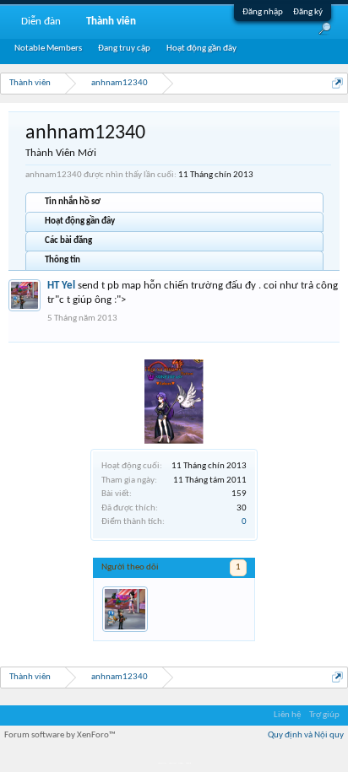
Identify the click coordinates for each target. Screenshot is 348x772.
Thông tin (62, 260)
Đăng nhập (262, 12)
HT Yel (61, 285)
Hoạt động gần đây (80, 221)
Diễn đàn (41, 21)
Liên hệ (287, 715)
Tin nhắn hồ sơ (73, 202)
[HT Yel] (125, 609)
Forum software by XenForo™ (60, 735)
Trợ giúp (324, 715)
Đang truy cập (124, 48)
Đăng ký (308, 12)
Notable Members (48, 48)
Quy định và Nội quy (306, 735)
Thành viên (111, 21)
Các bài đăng (68, 241)
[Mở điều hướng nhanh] (337, 83)
